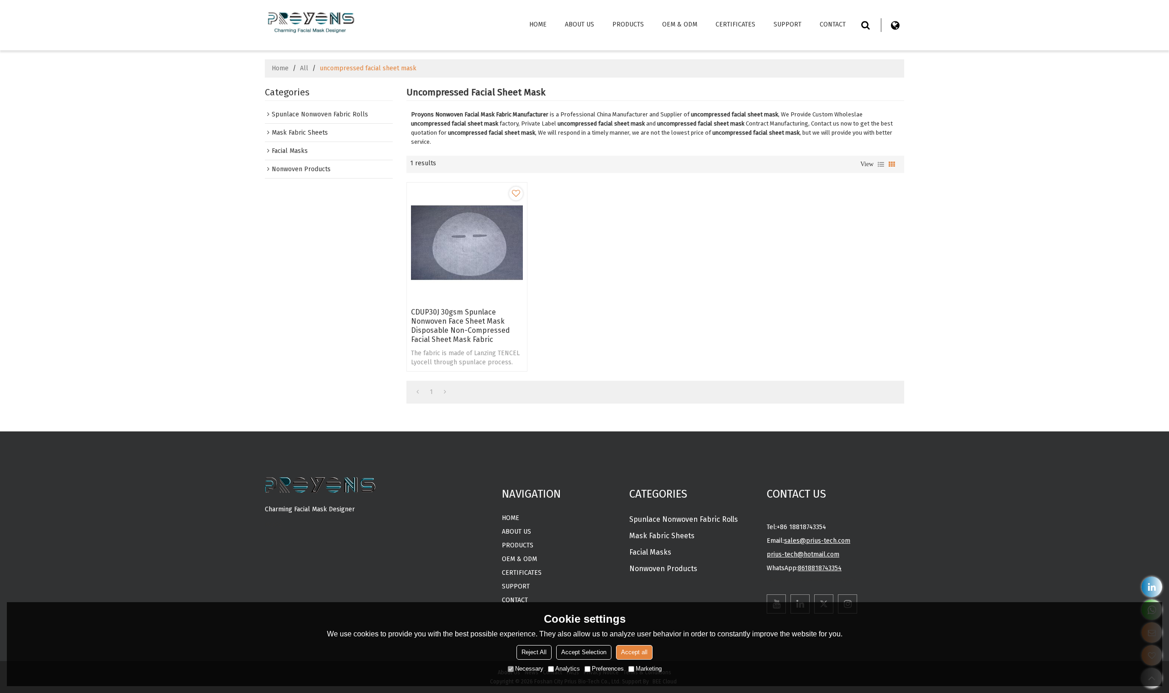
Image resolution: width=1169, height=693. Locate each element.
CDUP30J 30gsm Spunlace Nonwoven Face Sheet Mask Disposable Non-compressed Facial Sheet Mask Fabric (460, 326)
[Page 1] (417, 392)
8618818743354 (820, 568)
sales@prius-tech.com (817, 541)
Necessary (529, 668)
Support (787, 24)
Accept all (634, 652)
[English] (895, 25)
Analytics (567, 668)
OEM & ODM (679, 24)
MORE (273, 525)
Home (538, 24)
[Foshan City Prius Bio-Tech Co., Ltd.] (310, 21)
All (304, 68)
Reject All (534, 652)
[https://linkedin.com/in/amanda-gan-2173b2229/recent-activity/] (1152, 587)
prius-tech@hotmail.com (803, 554)
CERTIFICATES (735, 24)
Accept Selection (583, 652)
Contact (833, 24)
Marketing (649, 668)
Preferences (608, 668)
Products (628, 24)
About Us (579, 24)
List (880, 164)
